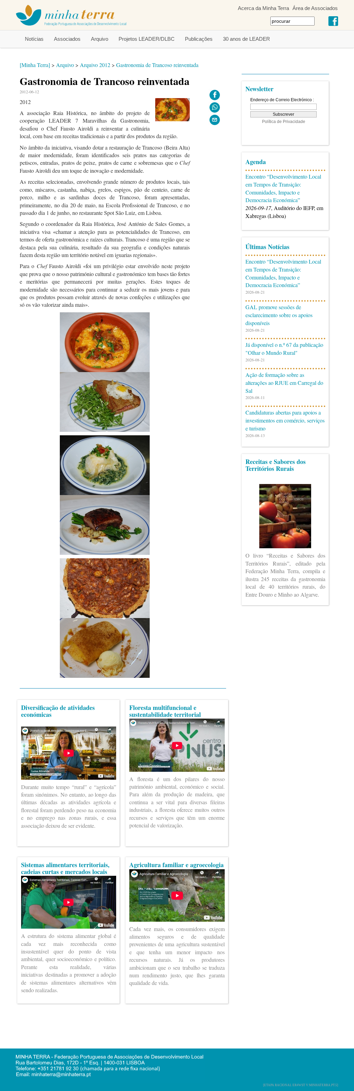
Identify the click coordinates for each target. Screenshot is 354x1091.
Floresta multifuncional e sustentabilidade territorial (165, 711)
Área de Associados (315, 8)
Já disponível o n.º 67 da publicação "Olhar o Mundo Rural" (284, 348)
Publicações (199, 39)
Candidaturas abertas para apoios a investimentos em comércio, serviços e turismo (285, 420)
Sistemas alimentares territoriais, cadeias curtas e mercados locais (65, 868)
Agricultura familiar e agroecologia (176, 864)
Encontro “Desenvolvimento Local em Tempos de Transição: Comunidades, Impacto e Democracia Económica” (283, 188)
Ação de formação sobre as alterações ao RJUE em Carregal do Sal (284, 382)
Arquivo (99, 39)
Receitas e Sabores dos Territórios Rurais (275, 465)
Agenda (255, 161)
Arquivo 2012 (95, 64)
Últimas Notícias (267, 246)
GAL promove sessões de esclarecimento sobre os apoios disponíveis (279, 314)
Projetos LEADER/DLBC (147, 39)
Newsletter (259, 88)
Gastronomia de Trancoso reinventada (157, 64)
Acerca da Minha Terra (263, 8)
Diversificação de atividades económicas (58, 711)
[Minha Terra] (35, 64)
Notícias (34, 39)
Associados (67, 39)
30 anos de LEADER (246, 39)
